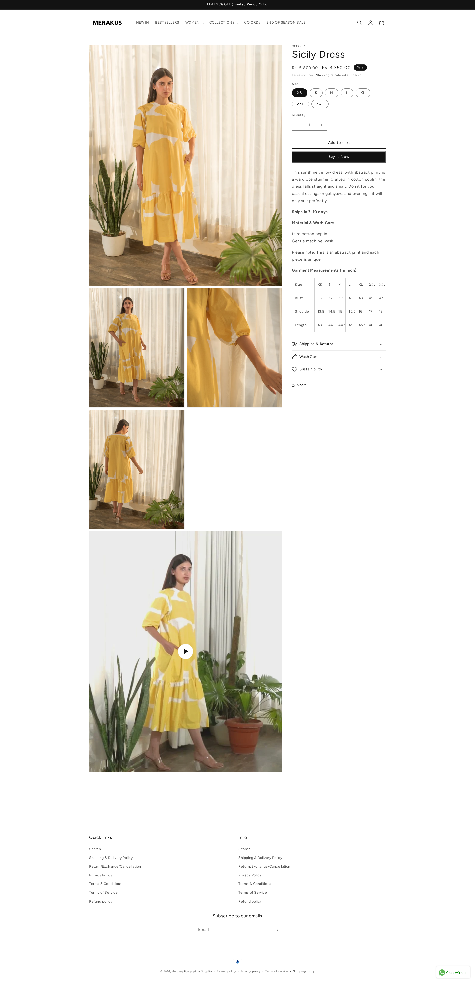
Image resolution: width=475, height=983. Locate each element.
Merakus (177, 971)
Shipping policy (304, 971)
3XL (320, 104)
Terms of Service (103, 893)
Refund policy (100, 901)
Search (95, 849)
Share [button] (302, 385)
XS (299, 93)
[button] (194, 22)
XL (363, 93)
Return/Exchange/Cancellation (115, 866)
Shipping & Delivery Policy (111, 858)
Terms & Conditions (105, 884)
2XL (300, 104)
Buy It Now (339, 157)
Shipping (323, 75)
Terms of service (276, 971)
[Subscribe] (276, 929)
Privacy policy (251, 971)
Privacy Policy (100, 875)
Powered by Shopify (198, 971)
